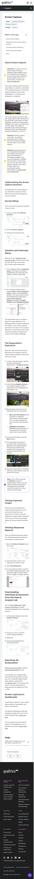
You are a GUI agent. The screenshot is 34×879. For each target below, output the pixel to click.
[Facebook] (8, 858)
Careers (20, 840)
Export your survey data (13, 668)
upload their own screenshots (16, 170)
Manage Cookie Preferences (11, 874)
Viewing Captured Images (13, 50)
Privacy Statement (8, 867)
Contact (20, 835)
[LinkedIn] (15, 858)
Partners (20, 849)
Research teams (23, 816)
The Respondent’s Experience (14, 47)
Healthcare (6, 814)
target (14, 291)
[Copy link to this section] (3, 62)
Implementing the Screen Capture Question (16, 43)
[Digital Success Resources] (28, 3)
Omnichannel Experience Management (22, 790)
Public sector (7, 819)
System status (7, 852)
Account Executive (13, 81)
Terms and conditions (22, 867)
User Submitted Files (12, 670)
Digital (20, 822)
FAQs (7, 53)
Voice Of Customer (24, 785)
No (18, 756)
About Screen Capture (12, 39)
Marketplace (22, 843)
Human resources (23, 825)
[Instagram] (4, 858)
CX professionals (23, 814)
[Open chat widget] (30, 875)
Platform (21, 838)
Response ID (11, 683)
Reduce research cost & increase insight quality (8, 797)
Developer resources (9, 844)
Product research (23, 819)
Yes (10, 756)
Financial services (8, 816)
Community (7, 832)
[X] (12, 858)
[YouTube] (19, 858)
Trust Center (22, 851)
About (20, 832)
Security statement (9, 871)
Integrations (22, 846)
